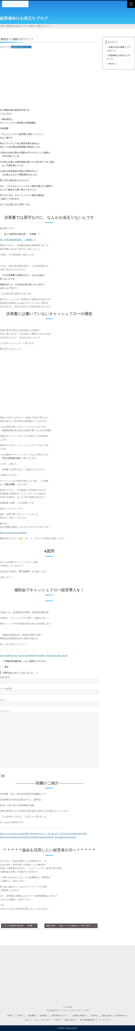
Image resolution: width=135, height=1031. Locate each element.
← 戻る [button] (5, 667)
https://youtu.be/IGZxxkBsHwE (13, 533)
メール (6, 688)
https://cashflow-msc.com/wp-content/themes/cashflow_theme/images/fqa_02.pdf (33, 655)
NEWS (111, 64)
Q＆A (27, 1020)
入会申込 (93, 1015)
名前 (5, 677)
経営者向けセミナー (60, 1015)
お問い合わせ (70, 1020)
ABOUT (20, 1015)
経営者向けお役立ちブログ (21, 47)
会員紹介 (43, 1015)
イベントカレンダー (42, 1020)
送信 (3, 776)
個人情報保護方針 (87, 1020)
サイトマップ (104, 1020)
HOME (10, 1015)
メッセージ (5, 711)
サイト (3, 700)
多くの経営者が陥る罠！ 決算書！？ (18, 240)
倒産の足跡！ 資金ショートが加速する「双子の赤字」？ (70, 926)
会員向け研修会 (79, 1015)
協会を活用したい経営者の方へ (115, 1015)
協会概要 (31, 1015)
